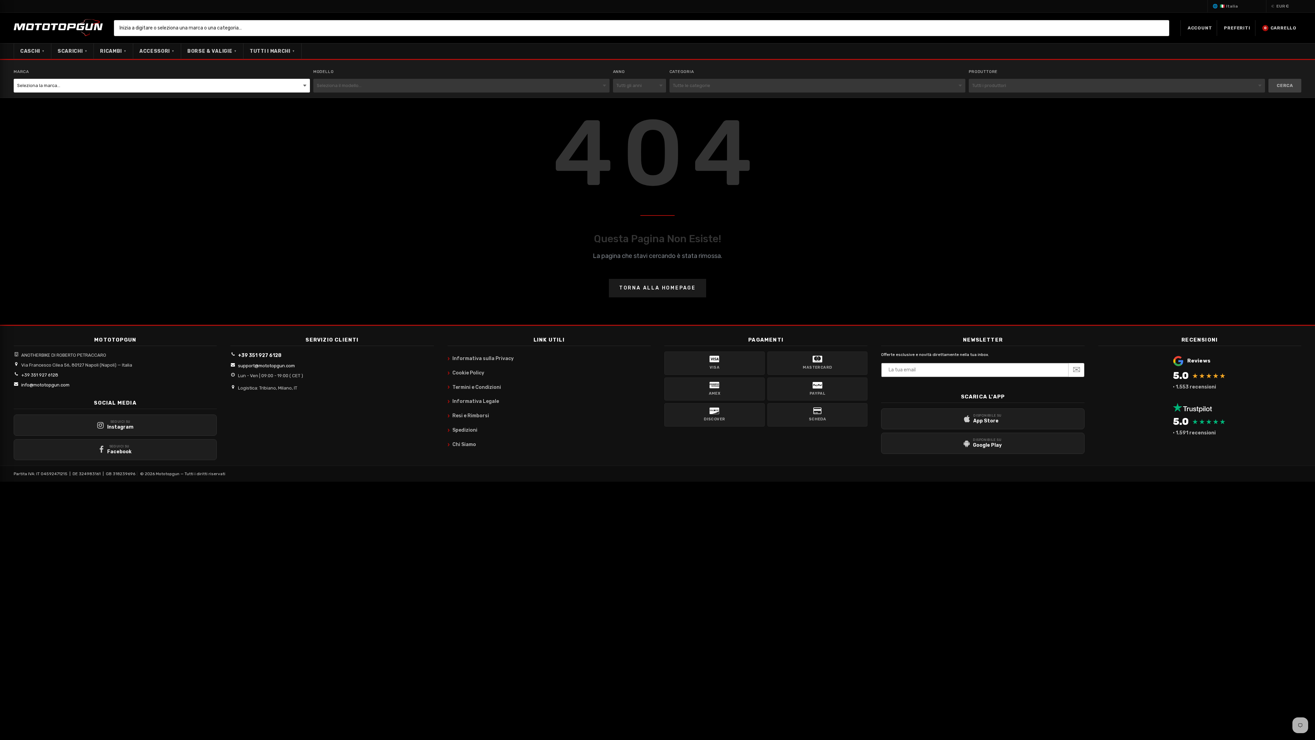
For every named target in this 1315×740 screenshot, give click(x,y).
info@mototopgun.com (45, 384)
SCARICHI (72, 51)
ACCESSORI (157, 51)
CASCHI (32, 51)
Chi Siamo (462, 444)
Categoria (681, 71)
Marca (21, 71)
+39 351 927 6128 (39, 375)
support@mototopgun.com (266, 365)
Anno (619, 71)
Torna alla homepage (657, 288)
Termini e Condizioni (474, 387)
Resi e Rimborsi (468, 416)
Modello (323, 71)
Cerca (1285, 85)
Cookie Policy (466, 373)
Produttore (983, 71)
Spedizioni (462, 430)
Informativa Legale (473, 401)
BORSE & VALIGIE (212, 51)
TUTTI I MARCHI (272, 51)
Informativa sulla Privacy (481, 358)
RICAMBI (113, 51)
